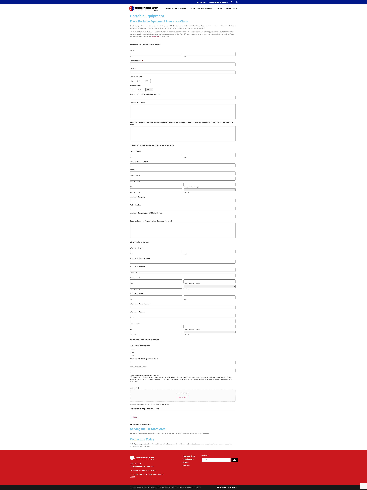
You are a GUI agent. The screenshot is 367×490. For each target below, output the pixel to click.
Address (133, 170)
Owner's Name (135, 151)
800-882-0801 (156, 36)
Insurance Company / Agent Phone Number (146, 213)
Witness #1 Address (137, 266)
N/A (133, 355)
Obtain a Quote (231, 8)
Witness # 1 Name (136, 248)
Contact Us (186, 465)
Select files (183, 397)
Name (133, 50)
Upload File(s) (135, 388)
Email (133, 69)
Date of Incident (136, 77)
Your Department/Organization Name (145, 94)
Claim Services (219, 8)
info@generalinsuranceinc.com (142, 466)
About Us (192, 8)
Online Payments (181, 8)
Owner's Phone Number (139, 162)
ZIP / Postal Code (135, 192)
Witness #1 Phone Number (140, 258)
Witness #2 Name (136, 293)
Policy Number (135, 205)
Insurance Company (137, 197)
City (131, 187)
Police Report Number (138, 367)
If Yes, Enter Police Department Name (144, 359)
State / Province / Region (192, 187)
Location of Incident (138, 102)
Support (168, 8)
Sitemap (198, 487)
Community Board (189, 456)
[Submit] (234, 460)
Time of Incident (136, 85)
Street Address (135, 175)
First (131, 56)
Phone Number (136, 61)
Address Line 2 (135, 181)
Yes (133, 349)
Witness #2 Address (137, 312)
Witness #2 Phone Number (140, 304)
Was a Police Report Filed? (140, 346)
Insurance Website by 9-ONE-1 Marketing (178, 487)
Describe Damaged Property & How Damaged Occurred (151, 221)
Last (185, 56)
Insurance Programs (204, 8)
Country (186, 192)
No (133, 352)
